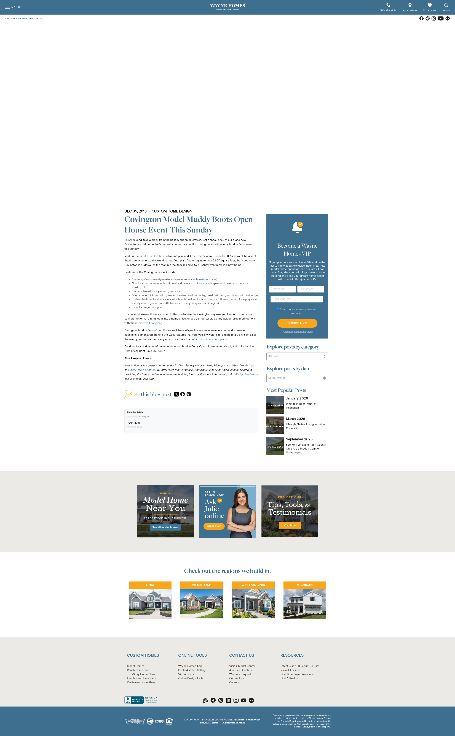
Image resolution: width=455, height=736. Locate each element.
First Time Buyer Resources (297, 674)
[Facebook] (183, 394)
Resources (292, 655)
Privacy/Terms (209, 722)
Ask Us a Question (240, 670)
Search (446, 10)
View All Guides (290, 670)
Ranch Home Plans (138, 670)
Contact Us (241, 655)
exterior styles (207, 279)
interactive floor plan (148, 323)
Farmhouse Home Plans (141, 678)
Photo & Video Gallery (192, 670)
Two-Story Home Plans (141, 674)
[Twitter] (176, 394)
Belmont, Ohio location (149, 256)
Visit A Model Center (242, 666)
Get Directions (410, 10)
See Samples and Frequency (298, 332)
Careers (234, 682)
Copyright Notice (233, 722)
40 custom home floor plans (209, 339)
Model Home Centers (141, 370)
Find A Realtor (289, 678)
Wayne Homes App (190, 666)
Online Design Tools (190, 678)
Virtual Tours (186, 674)
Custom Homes (143, 655)
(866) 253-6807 (388, 10)
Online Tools (192, 655)
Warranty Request (240, 674)
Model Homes (135, 666)
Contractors (236, 678)
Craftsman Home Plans (141, 682)
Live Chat (249, 374)
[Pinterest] (189, 394)
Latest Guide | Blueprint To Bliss (299, 666)
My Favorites (429, 10)
